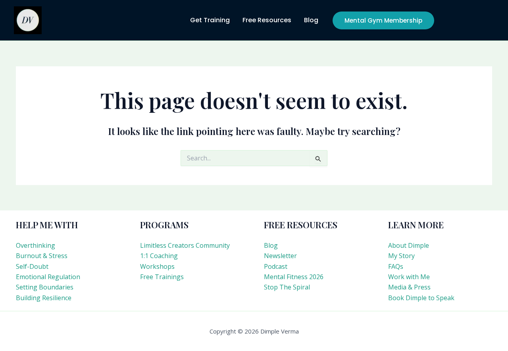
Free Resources (266, 20)
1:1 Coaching (159, 255)
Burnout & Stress (41, 255)
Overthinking (35, 245)
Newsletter (280, 255)
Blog (311, 20)
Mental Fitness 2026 (293, 276)
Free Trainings (162, 276)
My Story (401, 255)
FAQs (395, 266)
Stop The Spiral (287, 287)
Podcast (275, 266)
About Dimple (408, 245)
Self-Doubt (32, 266)
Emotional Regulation (48, 276)
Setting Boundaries (44, 287)
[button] (383, 20)
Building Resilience (43, 297)
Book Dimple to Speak (421, 297)
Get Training (210, 20)
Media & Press (409, 287)
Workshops (157, 266)
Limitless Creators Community (185, 245)
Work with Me (409, 276)
